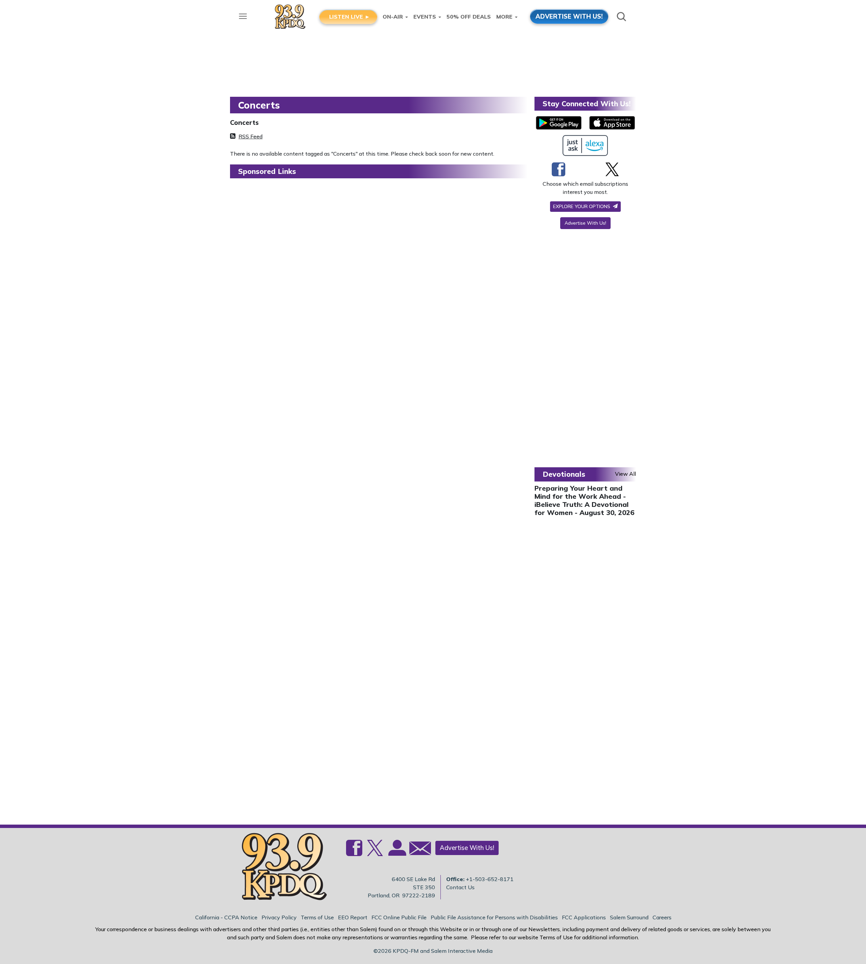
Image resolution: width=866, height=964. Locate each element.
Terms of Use (317, 917)
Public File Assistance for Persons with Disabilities (494, 917)
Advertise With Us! (585, 223)
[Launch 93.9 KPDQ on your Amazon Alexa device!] (585, 145)
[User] (396, 852)
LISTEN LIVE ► (349, 16)
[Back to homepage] (280, 868)
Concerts (244, 122)
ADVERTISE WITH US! (569, 16)
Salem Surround (629, 917)
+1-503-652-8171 (490, 879)
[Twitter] (612, 169)
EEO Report (352, 917)
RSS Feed (250, 136)
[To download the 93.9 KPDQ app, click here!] (559, 123)
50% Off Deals (469, 16)
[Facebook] (558, 169)
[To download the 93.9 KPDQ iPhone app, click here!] (612, 123)
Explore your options (582, 206)
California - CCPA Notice (226, 917)
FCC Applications (584, 917)
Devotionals (564, 474)
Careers (662, 917)
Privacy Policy (279, 917)
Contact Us (460, 887)
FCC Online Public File (399, 917)
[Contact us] (417, 850)
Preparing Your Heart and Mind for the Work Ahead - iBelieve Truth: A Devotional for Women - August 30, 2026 (584, 500)
